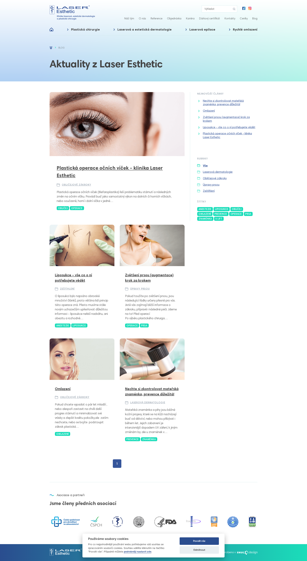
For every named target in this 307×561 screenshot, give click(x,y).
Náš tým (129, 18)
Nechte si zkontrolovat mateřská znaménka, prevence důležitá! (223, 102)
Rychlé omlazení (245, 29)
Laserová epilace (202, 29)
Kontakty (230, 18)
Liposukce (221, 209)
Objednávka (174, 18)
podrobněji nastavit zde (137, 551)
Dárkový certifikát (209, 18)
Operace (236, 213)
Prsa (248, 213)
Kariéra (190, 18)
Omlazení (209, 110)
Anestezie (205, 209)
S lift (219, 218)
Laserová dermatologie (147, 402)
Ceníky (244, 18)
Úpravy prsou (140, 288)
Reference (156, 18)
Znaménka (205, 218)
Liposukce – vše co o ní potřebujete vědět (229, 127)
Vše (205, 165)
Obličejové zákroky (76, 184)
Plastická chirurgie (85, 29)
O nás (142, 18)
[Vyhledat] (234, 8)
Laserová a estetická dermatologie (144, 29)
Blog (254, 18)
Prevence (221, 213)
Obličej (236, 209)
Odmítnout (199, 549)
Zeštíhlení (67, 288)
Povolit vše (199, 540)
